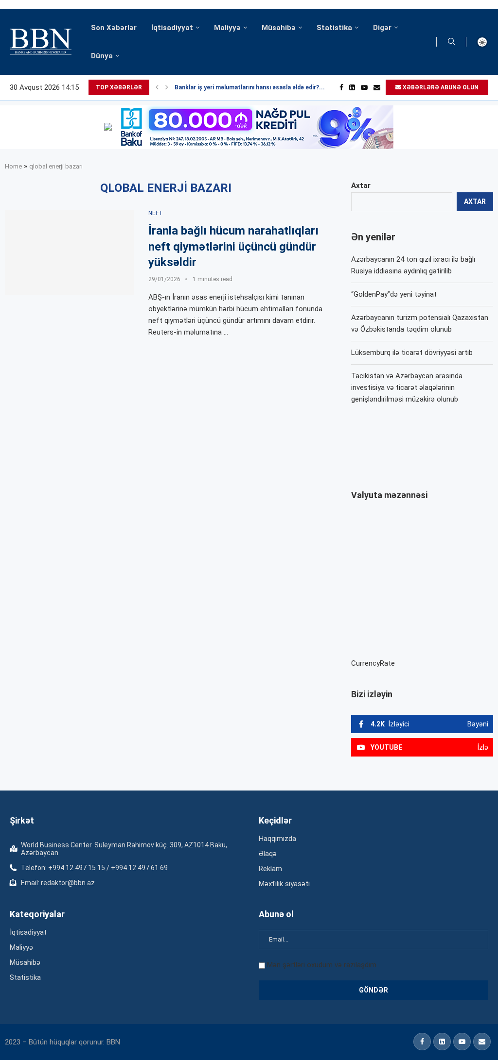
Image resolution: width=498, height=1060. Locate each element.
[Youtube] (364, 87)
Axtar (361, 185)
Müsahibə (279, 27)
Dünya (102, 55)
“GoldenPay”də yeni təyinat (394, 294)
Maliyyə (227, 27)
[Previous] (157, 87)
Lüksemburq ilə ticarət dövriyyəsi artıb (412, 352)
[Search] (451, 42)
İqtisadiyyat (172, 27)
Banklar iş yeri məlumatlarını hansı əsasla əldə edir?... (250, 87)
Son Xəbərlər (114, 27)
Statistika (334, 27)
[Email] (377, 87)
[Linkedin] (352, 87)
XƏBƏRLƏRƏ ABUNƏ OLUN (440, 87)
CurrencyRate (373, 663)
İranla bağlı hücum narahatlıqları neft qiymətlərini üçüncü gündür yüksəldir (233, 246)
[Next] (167, 87)
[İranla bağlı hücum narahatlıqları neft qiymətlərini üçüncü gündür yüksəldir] (69, 253)
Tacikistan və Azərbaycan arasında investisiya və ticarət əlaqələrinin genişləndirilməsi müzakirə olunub (406, 387)
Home (13, 166)
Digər (382, 27)
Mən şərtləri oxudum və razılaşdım (321, 964)
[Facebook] (341, 87)
